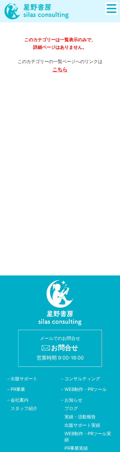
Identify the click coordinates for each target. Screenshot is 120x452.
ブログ (71, 408)
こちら (60, 69)
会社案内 (19, 400)
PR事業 (18, 389)
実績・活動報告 (80, 416)
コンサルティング (82, 378)
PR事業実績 (76, 448)
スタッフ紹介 (24, 408)
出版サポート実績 (82, 425)
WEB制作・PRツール (85, 389)
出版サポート (24, 378)
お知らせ (73, 400)
